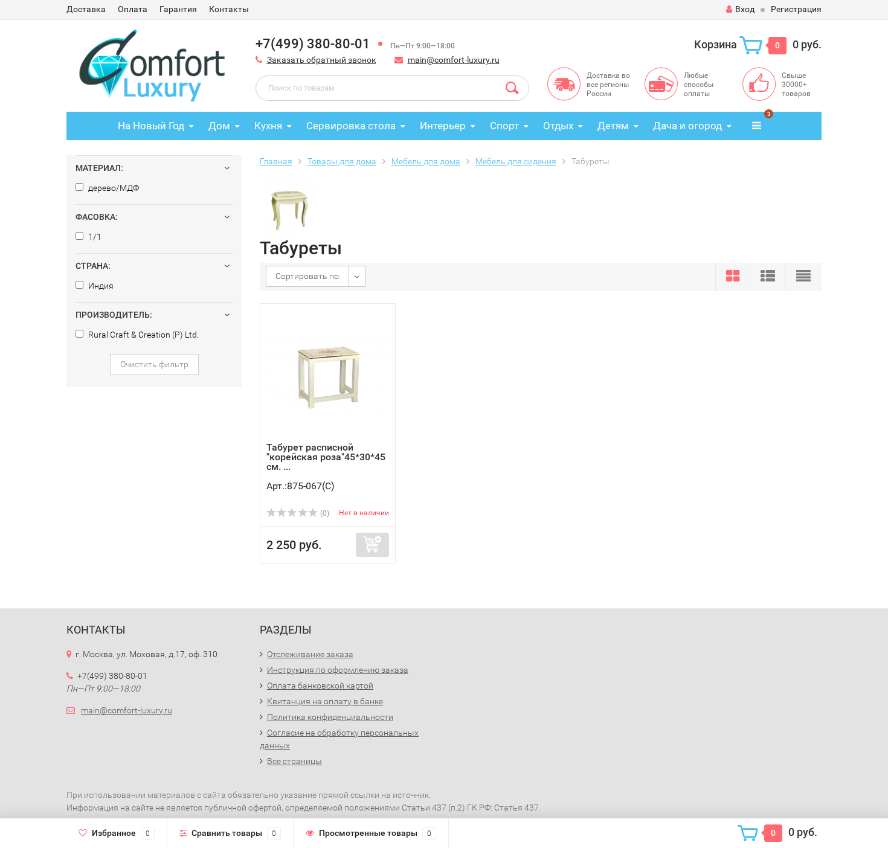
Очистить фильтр (154, 364)
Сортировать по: (308, 276)
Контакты (229, 9)
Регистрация (796, 9)
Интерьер (443, 126)
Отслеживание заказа (310, 654)
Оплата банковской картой (320, 685)
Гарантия (178, 9)
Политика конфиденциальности (330, 717)
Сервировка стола (351, 126)
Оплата (132, 9)
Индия (100, 286)
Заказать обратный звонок (321, 60)
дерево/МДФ (112, 188)
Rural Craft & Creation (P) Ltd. (142, 334)
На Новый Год (151, 126)
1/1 (93, 237)
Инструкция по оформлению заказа (337, 670)
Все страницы (294, 761)
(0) (323, 513)
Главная (276, 161)
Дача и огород (687, 126)
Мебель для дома (425, 161)
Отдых (558, 126)
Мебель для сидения (515, 161)
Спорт (504, 126)
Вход (744, 9)
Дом (219, 126)
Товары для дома (341, 161)
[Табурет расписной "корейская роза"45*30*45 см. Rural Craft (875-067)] (327, 376)
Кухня (268, 126)
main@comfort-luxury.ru (454, 60)
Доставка (86, 9)
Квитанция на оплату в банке (325, 701)
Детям (613, 126)
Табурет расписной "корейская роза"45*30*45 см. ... (325, 457)
